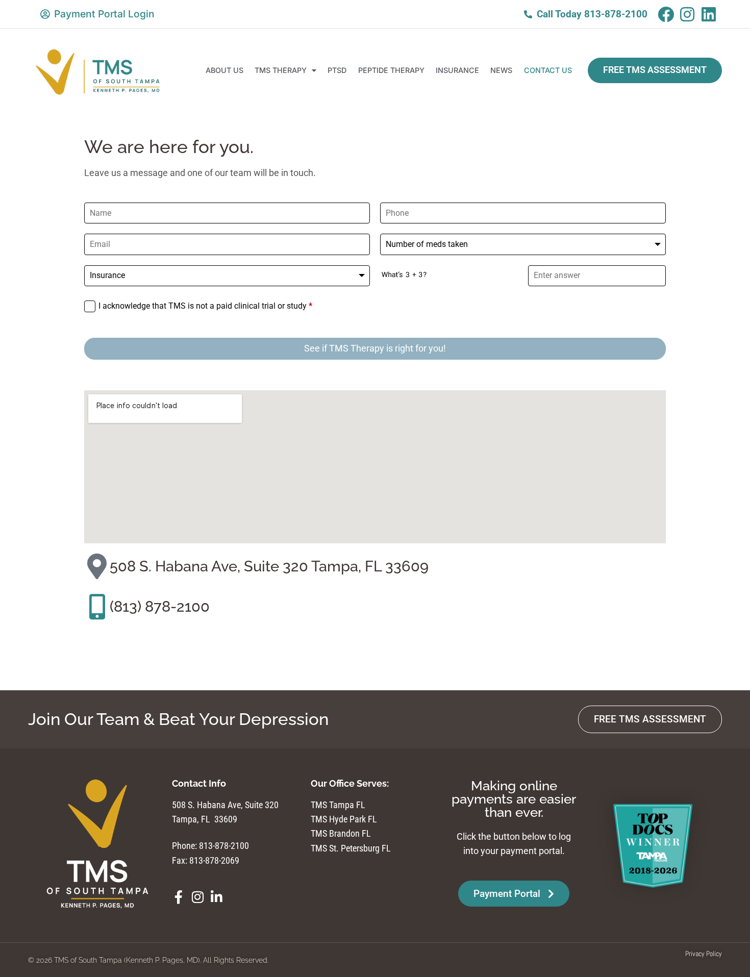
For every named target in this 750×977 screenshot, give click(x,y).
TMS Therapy (281, 70)
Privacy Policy (703, 953)
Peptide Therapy (391, 70)
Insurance (457, 70)
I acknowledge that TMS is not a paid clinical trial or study (205, 306)
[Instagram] (687, 14)
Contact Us (548, 70)
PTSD (337, 70)
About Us (224, 70)
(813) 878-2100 (160, 606)
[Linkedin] (709, 14)
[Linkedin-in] (216, 897)
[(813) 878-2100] (97, 606)
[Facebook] (666, 14)
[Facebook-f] (178, 897)
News (501, 70)
